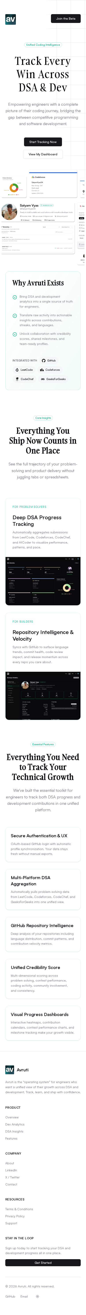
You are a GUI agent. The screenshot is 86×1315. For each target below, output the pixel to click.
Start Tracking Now (43, 142)
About (9, 1163)
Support (11, 1223)
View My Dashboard (43, 154)
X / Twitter (12, 1177)
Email (24, 1296)
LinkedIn (11, 1170)
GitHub (10, 1296)
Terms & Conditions (19, 1209)
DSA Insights (14, 1131)
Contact (11, 1184)
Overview (12, 1117)
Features (11, 1138)
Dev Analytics (14, 1124)
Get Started (43, 1262)
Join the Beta (65, 18)
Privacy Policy (15, 1216)
